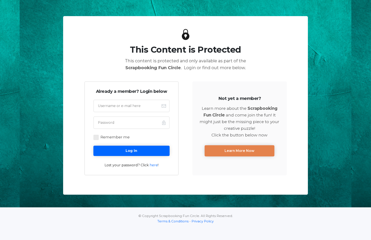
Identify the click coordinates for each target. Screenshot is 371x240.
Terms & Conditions (173, 221)
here (154, 165)
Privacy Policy (203, 221)
